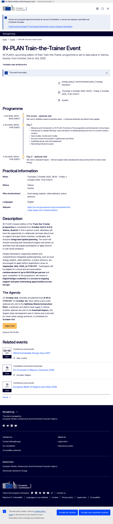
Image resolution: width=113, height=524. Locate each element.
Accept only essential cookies (94, 512)
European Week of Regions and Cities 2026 (35, 387)
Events (12, 39)
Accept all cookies (67, 512)
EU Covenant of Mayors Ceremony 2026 (33, 370)
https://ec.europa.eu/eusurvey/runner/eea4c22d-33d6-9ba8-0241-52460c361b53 (49, 208)
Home (5, 39)
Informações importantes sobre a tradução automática (50, 26)
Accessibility (95, 497)
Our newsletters (9, 446)
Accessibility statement (12, 450)
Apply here (10, 326)
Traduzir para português (17, 26)
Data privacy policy (65, 446)
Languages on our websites (37, 497)
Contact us (61, 493)
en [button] (97, 8)
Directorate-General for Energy (15, 471)
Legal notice (63, 441)
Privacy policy (67, 497)
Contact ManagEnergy (12, 441)
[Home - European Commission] (16, 7)
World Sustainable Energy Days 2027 (31, 353)
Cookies (55, 497)
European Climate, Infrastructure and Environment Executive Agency (30, 466)
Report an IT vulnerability (13, 497)
